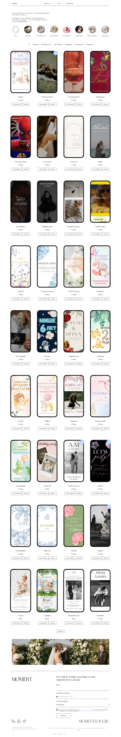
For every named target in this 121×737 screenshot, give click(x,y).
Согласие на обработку (86, 709)
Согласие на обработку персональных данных (60, 728)
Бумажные (105, 36)
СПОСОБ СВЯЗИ (62, 701)
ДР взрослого (41, 36)
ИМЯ (58, 685)
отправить (63, 715)
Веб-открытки (92, 36)
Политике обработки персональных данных (92, 711)
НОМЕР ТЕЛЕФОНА (63, 693)
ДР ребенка (54, 36)
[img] (28, 29)
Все (15, 36)
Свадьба (28, 36)
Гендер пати (67, 36)
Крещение (79, 36)
